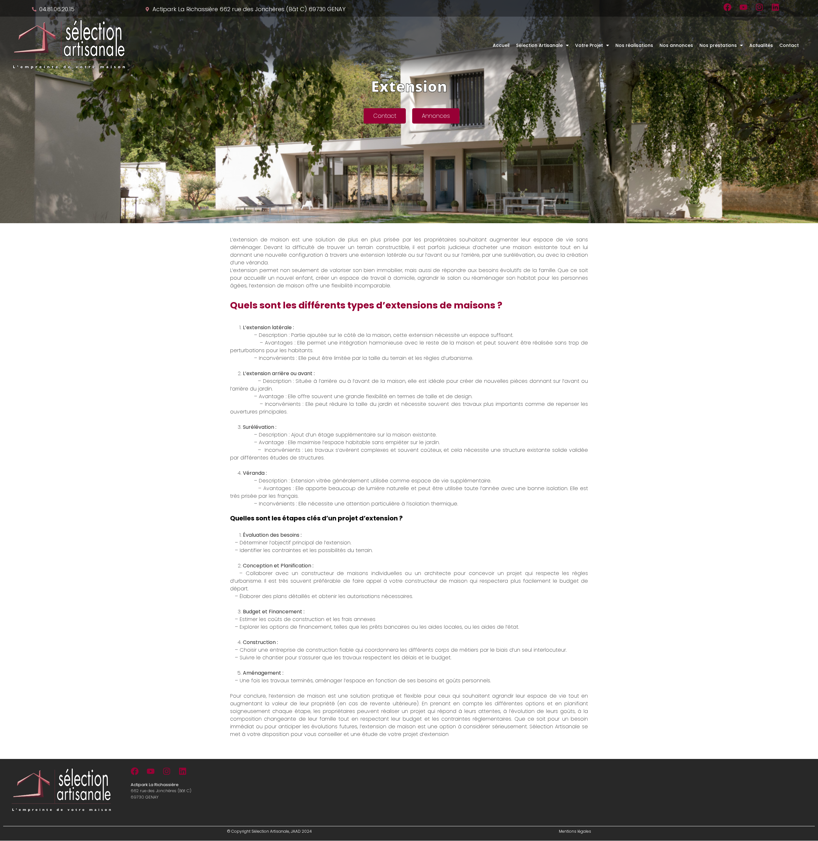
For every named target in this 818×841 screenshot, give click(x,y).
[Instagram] (759, 7)
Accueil (501, 45)
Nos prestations (718, 45)
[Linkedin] (775, 7)
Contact (789, 45)
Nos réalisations (634, 45)
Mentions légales (575, 831)
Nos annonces (676, 45)
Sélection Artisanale (539, 45)
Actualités (761, 45)
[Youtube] (743, 7)
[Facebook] (727, 7)
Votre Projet (589, 45)
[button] (542, 45)
